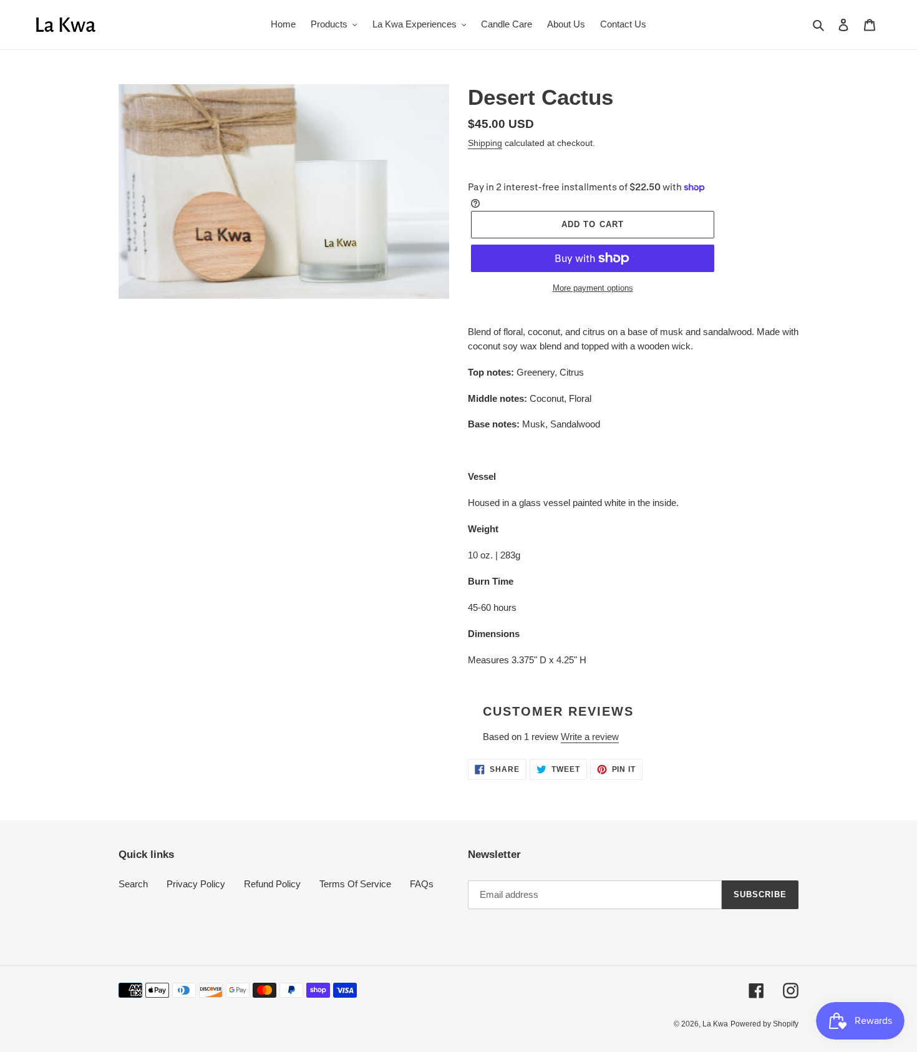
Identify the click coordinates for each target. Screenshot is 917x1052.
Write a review (590, 736)
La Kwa (715, 1024)
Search (133, 884)
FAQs (422, 884)
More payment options (593, 288)
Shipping (485, 143)
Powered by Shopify (764, 1024)
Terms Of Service (355, 884)
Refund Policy (272, 884)
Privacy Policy (196, 884)
